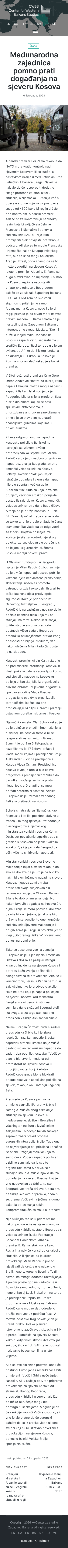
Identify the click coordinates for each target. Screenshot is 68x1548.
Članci (33, 45)
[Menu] (35, 31)
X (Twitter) (42, 1540)
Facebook (25, 1540)
